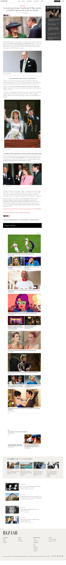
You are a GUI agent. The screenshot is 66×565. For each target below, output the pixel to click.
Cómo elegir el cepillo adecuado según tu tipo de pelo (54, 34)
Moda (19, 1)
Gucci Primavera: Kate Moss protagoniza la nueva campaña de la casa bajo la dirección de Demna (53, 29)
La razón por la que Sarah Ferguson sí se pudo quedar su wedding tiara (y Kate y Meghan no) (22, 208)
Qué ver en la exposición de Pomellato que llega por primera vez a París (30, 487)
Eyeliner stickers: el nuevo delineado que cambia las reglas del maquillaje (54, 38)
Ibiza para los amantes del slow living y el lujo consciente (26, 473)
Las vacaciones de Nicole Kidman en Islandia (13, 472)
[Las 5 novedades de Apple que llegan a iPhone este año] (39, 465)
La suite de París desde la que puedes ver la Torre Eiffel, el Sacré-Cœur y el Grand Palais (31, 497)
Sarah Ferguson (34, 219)
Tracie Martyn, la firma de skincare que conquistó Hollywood (29, 520)
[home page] (4, 1)
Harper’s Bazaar (25, 12)
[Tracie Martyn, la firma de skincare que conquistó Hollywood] (12, 520)
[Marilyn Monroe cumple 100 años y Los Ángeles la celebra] (12, 509)
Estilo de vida (36, 1)
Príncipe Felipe (24, 219)
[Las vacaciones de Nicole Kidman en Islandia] (13, 465)
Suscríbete (57, 1)
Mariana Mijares (27, 512)
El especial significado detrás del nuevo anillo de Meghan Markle (16, 212)
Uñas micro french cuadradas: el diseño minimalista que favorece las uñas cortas (54, 20)
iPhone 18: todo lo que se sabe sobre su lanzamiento (53, 24)
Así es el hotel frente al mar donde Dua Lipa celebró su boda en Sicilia (52, 473)
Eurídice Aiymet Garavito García (29, 489)
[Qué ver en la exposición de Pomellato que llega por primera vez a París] (12, 487)
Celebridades (29, 1)
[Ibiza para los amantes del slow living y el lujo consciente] (26, 465)
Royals (5, 219)
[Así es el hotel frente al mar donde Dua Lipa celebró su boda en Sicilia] (53, 465)
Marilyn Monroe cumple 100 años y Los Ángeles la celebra (29, 510)
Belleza (23, 1)
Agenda (41, 1)
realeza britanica (14, 219)
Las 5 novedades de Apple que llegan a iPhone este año (38, 473)
